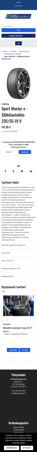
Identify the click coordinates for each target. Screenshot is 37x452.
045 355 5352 (20, 391)
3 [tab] (9, 358)
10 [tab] (31, 358)
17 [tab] (22, 361)
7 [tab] (22, 358)
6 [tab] (18, 358)
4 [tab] (12, 358)
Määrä (8, 152)
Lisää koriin (24, 152)
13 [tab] (9, 361)
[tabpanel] (18, 322)
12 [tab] (6, 361)
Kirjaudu (18, 2)
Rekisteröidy (18, 6)
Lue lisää (25, 350)
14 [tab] (12, 361)
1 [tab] (3, 358)
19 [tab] (28, 361)
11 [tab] (34, 358)
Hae (18, 30)
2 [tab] (6, 358)
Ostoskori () (15, 35)
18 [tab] (25, 361)
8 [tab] (25, 358)
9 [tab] (28, 358)
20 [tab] (31, 361)
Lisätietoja (11, 448)
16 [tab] (18, 361)
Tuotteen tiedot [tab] (10, 182)
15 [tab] (15, 361)
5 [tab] (15, 358)
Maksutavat (18, 432)
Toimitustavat (18, 430)
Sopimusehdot (18, 427)
